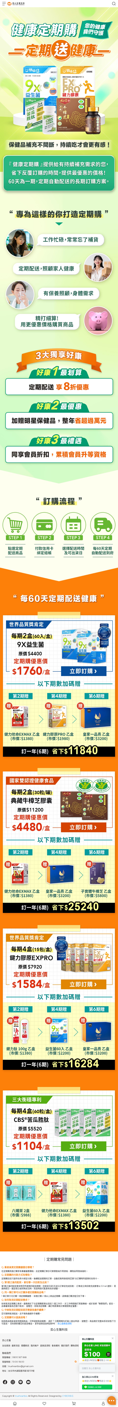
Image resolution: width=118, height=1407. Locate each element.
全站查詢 (6, 1345)
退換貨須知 (45, 1345)
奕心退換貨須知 (65, 1323)
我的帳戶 (35, 1345)
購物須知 (75, 1345)
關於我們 (65, 1345)
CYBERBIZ (67, 1396)
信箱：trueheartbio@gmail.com (18, 1366)
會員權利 (56, 1345)
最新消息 (16, 1345)
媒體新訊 (25, 1345)
